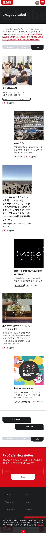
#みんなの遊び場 (8, 40)
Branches (29, 509)
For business (9, 495)
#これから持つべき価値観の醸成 (27, 40)
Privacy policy (9, 502)
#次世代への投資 (37, 37)
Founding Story (10, 509)
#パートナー (28, 34)
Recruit (28, 495)
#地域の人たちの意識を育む (20, 37)
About (27, 502)
